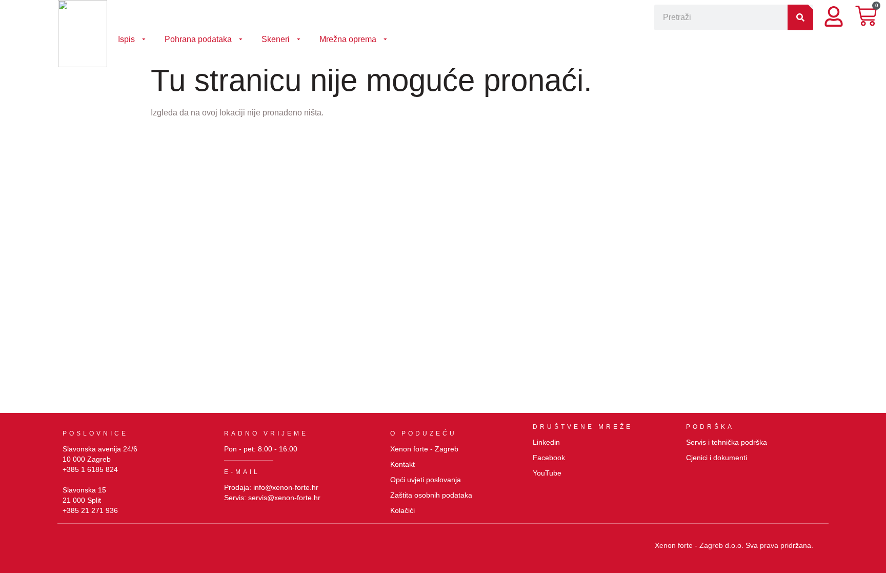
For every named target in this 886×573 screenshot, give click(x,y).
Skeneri (275, 39)
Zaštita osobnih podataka (431, 495)
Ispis (126, 39)
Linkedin (546, 442)
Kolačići (402, 510)
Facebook (549, 457)
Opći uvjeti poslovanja (425, 480)
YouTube (547, 473)
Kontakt (402, 464)
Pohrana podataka (198, 39)
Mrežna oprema (347, 39)
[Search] (800, 17)
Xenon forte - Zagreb (424, 449)
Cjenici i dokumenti (716, 457)
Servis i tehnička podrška (726, 442)
